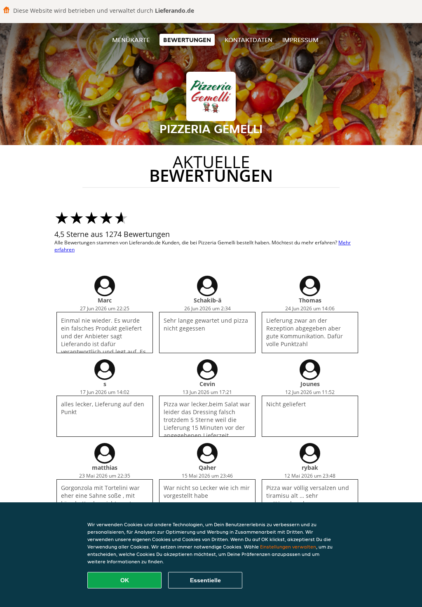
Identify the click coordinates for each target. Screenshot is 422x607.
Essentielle (205, 580)
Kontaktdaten (248, 39)
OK (124, 580)
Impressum (300, 39)
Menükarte (131, 39)
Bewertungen (187, 39)
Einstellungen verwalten (288, 547)
